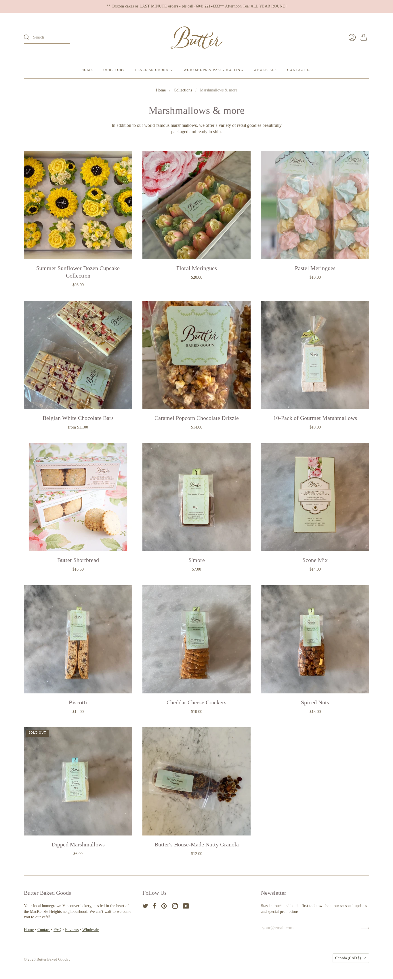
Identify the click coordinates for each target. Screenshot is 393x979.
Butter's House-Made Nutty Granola (196, 844)
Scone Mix (315, 560)
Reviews (72, 930)
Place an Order (151, 70)
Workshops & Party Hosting (213, 70)
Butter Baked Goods (53, 959)
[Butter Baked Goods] (196, 37)
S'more (196, 560)
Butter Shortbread (78, 560)
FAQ (57, 930)
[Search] (27, 37)
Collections (183, 90)
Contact (43, 930)
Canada (348, 958)
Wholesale (265, 70)
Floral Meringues (196, 268)
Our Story (114, 70)
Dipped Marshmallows (78, 844)
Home (87, 70)
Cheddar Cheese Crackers (196, 702)
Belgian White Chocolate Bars (78, 418)
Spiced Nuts (315, 702)
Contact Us (299, 70)
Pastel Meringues (315, 268)
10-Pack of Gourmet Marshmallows (315, 418)
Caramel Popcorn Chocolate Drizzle (196, 418)
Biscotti (78, 702)
